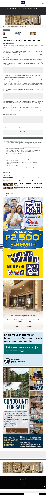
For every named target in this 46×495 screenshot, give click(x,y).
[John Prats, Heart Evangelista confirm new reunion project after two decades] (42, 33)
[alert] (23, 193)
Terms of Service (39, 482)
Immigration (31, 11)
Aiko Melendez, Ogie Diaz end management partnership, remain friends (29, 34)
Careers (33, 482)
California (24, 8)
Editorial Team (23, 482)
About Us (5, 482)
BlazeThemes (28, 485)
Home (7, 8)
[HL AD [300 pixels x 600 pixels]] (23, 277)
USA (19, 8)
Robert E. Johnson (9, 141)
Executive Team (17, 482)
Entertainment (17, 11)
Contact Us (29, 482)
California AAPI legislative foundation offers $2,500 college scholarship (25, 180)
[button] (2, 250)
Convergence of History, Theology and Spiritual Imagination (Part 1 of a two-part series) (8, 34)
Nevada (29, 8)
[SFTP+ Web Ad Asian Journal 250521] (23, 365)
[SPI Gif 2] (23, 25)
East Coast (35, 8)
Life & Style (25, 11)
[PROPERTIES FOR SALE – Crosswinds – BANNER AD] (23, 448)
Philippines (5, 11)
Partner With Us (11, 482)
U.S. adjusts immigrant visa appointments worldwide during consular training (26, 177)
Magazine (22, 13)
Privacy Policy (23, 483)
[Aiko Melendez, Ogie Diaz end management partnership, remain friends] (20, 33)
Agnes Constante (5, 42)
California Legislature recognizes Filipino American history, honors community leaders (28, 187)
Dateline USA (5, 37)
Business (11, 11)
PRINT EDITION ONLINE (13, 8)
